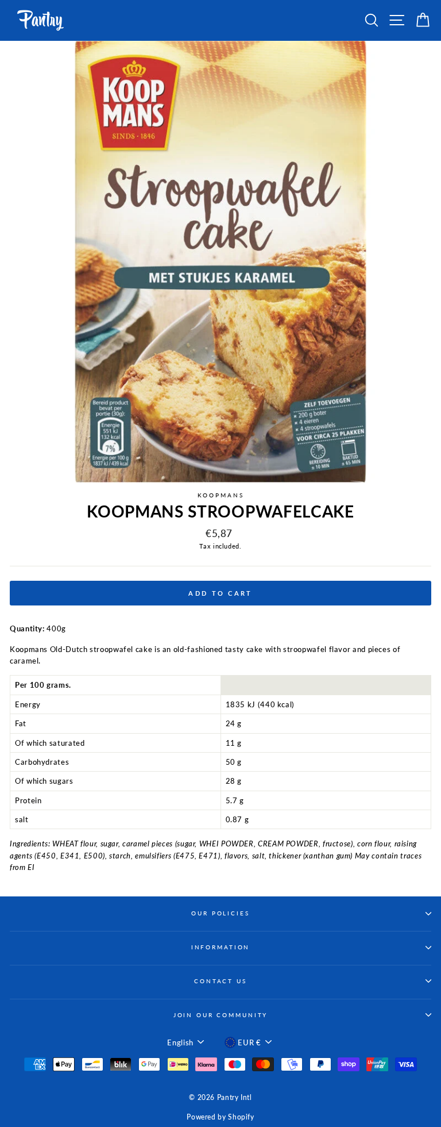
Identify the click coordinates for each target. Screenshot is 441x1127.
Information (220, 947)
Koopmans (221, 495)
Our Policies (220, 913)
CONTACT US (220, 981)
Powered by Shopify (220, 1117)
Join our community (220, 1015)
